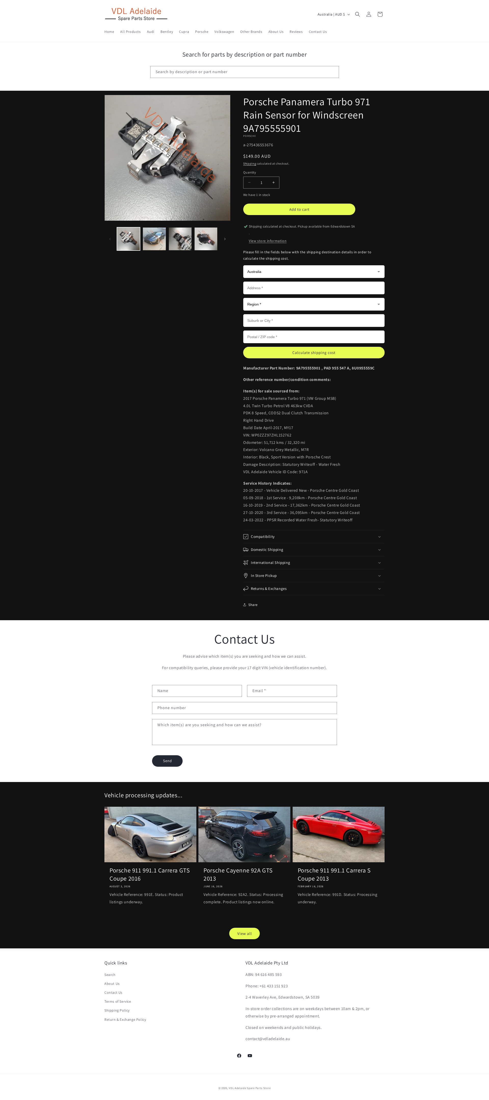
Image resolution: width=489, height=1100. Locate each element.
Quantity (249, 172)
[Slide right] (224, 239)
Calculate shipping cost (313, 352)
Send (167, 760)
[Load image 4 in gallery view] (206, 238)
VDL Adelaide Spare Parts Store (249, 1088)
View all (244, 933)
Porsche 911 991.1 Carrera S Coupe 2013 (334, 874)
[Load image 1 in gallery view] (128, 238)
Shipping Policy (117, 1010)
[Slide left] (110, 239)
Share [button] (253, 604)
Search (110, 974)
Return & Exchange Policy (125, 1019)
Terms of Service (117, 1001)
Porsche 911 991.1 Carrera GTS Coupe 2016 (150, 874)
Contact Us (113, 992)
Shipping (249, 163)
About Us (112, 983)
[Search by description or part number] (333, 71)
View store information (268, 240)
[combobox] (245, 72)
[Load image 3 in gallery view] (180, 238)
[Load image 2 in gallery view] (154, 238)
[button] (357, 14)
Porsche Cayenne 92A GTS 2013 (238, 874)
